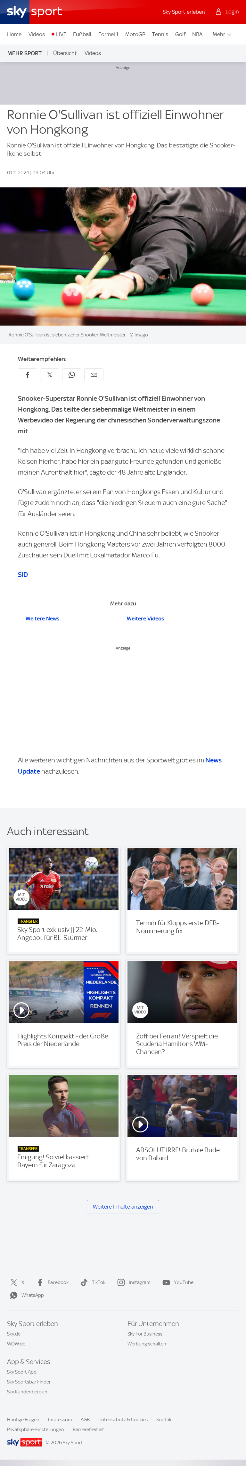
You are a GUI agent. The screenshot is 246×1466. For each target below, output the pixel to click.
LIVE (61, 34)
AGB (85, 1420)
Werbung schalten (146, 1344)
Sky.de (13, 1334)
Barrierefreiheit (88, 1429)
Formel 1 (108, 34)
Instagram (140, 1282)
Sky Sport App (22, 1372)
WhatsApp (32, 1295)
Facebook (58, 1282)
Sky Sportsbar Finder (29, 1382)
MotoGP (135, 34)
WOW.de (16, 1344)
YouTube (183, 1282)
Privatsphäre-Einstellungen (35, 1429)
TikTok (98, 1282)
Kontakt (164, 1420)
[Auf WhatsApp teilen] (71, 374)
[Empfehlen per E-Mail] (93, 374)
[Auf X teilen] (49, 374)
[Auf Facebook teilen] (27, 374)
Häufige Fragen (23, 1420)
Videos (37, 34)
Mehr (219, 34)
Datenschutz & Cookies (123, 1420)
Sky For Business (144, 1334)
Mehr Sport (24, 53)
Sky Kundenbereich (27, 1392)
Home (14, 34)
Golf (180, 34)
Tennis (160, 34)
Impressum (60, 1420)
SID (23, 575)
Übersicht (65, 53)
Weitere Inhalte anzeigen (123, 1207)
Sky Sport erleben (184, 12)
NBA (197, 34)
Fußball (82, 34)
